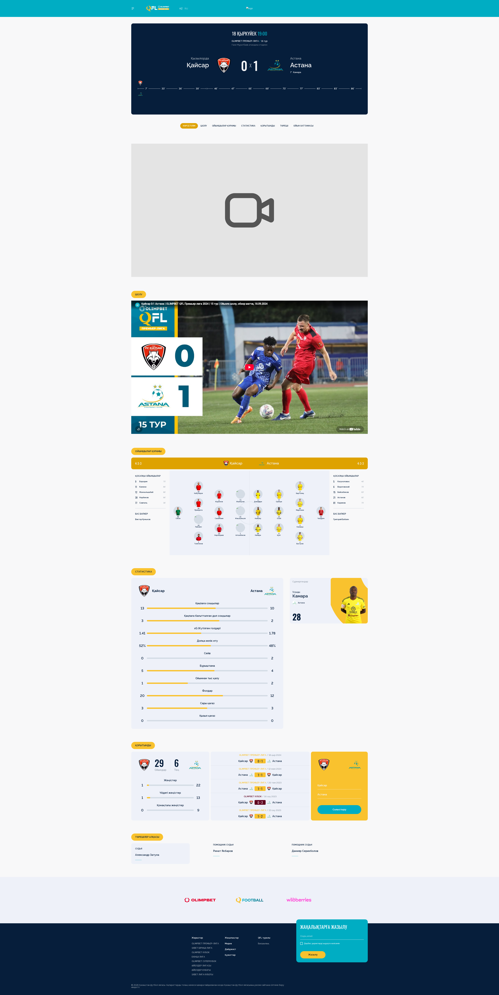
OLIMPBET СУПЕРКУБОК (204, 961)
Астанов (341, 497)
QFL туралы (264, 938)
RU (186, 8)
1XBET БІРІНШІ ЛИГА (202, 948)
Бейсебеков (343, 492)
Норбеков (144, 497)
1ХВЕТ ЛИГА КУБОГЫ (202, 974)
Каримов (341, 503)
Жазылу (313, 954)
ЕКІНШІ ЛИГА (198, 957)
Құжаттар (230, 955)
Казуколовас (343, 481)
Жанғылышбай (146, 492)
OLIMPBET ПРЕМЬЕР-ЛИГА (205, 943)
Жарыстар (197, 938)
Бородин (143, 481)
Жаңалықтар (232, 938)
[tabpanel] (190, 513)
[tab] (188, 463)
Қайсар (198, 65)
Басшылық (263, 943)
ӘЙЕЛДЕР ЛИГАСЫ (201, 965)
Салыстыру (339, 809)
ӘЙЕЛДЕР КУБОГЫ (201, 970)
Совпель (143, 503)
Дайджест (230, 949)
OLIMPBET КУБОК (200, 952)
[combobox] (339, 785)
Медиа (228, 943)
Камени (142, 487)
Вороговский (343, 487)
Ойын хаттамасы (303, 126)
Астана (301, 65)
